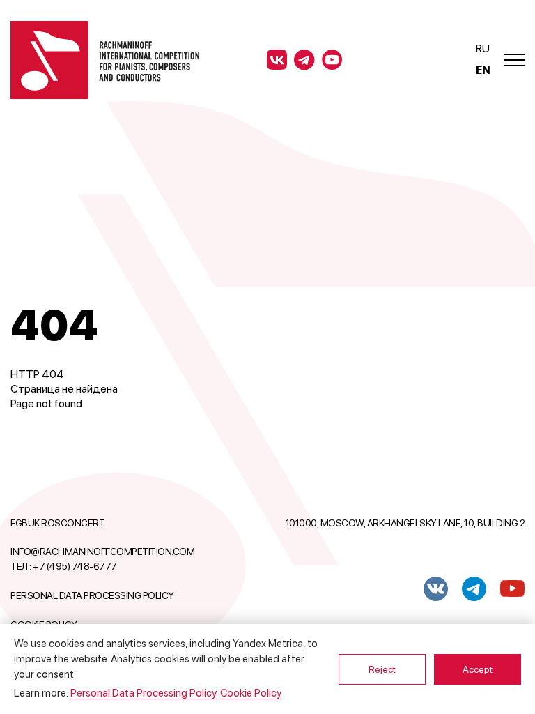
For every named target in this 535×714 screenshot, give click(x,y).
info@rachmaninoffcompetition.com (102, 551)
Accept (478, 669)
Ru (482, 48)
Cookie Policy (250, 693)
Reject (382, 669)
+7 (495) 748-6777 (75, 566)
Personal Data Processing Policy (92, 595)
